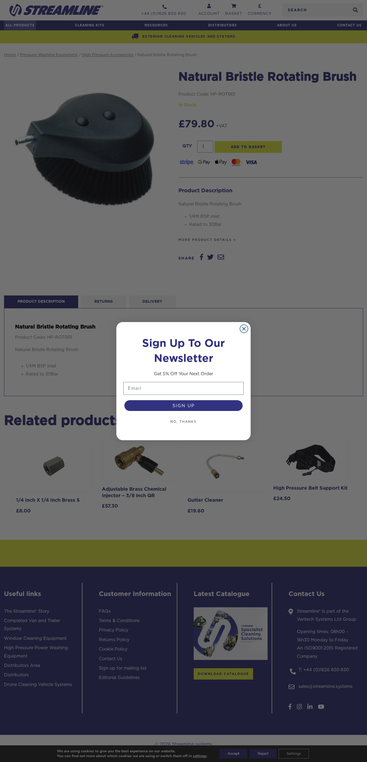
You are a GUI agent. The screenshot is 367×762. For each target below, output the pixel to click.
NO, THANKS (183, 421)
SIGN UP (183, 406)
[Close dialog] (244, 329)
